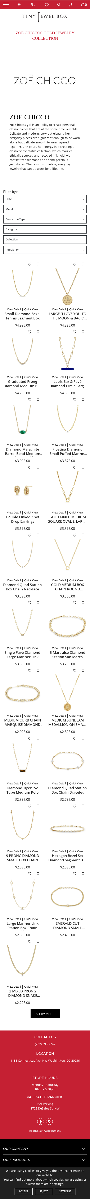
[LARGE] (67, 287)
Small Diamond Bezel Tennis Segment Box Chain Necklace (23, 318)
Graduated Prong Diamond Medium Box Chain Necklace (22, 385)
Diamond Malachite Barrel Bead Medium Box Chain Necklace (22, 453)
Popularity (12, 250)
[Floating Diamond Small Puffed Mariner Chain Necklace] (67, 422)
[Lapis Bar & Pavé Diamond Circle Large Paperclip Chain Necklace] (67, 355)
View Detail (14, 309)
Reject (44, 1191)
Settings (65, 1191)
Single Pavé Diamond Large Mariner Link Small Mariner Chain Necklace (22, 659)
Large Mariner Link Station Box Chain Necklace (23, 927)
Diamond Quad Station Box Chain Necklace (22, 586)
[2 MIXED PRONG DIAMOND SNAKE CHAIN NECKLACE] (22, 964)
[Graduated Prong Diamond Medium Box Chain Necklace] (22, 355)
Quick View (31, 309)
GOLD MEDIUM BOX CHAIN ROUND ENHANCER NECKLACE (67, 589)
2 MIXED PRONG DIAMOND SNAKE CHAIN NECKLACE (22, 995)
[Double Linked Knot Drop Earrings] (22, 490)
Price (9, 199)
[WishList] (47, 4)
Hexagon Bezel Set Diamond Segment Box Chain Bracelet (67, 860)
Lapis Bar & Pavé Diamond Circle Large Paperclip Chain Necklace (67, 388)
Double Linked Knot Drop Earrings (22, 519)
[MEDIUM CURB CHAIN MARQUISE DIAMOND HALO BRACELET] (22, 693)
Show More (45, 1014)
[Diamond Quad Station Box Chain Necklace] (22, 558)
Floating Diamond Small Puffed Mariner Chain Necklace (68, 453)
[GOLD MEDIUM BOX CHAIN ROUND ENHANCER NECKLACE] (67, 558)
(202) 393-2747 (45, 1044)
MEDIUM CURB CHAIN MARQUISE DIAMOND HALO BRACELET (22, 724)
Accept (23, 1191)
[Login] (71, 4)
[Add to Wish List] (29, 264)
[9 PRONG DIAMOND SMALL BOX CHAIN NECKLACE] (22, 829)
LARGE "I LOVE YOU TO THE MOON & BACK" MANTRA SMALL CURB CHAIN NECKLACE (67, 320)
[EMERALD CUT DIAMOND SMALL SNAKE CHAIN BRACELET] (67, 897)
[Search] (59, 4)
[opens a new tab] (40, 1121)
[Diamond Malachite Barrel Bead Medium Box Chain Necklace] (22, 422)
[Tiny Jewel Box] (45, 17)
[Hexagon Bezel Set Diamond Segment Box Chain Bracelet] (67, 829)
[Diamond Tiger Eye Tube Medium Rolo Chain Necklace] (22, 761)
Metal (9, 209)
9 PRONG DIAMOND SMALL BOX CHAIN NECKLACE (22, 860)
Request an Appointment (45, 1131)
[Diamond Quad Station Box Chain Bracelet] (67, 761)
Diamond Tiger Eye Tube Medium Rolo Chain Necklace (22, 792)
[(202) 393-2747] (34, 4)
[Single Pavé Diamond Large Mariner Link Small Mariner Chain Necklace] (22, 626)
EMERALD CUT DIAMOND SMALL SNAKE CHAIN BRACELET (67, 930)
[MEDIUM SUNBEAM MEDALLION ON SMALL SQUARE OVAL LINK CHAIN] (67, 693)
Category (11, 229)
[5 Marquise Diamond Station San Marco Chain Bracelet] (67, 626)
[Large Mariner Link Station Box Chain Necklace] (22, 897)
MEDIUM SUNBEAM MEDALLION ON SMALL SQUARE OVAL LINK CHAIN (67, 726)
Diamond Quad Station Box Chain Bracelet (67, 789)
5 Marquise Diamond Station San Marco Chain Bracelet (67, 656)
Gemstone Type (15, 219)
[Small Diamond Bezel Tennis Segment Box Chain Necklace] (22, 287)
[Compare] (38, 264)
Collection (12, 239)
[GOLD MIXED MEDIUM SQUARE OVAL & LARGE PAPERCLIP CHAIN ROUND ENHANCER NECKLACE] (67, 490)
